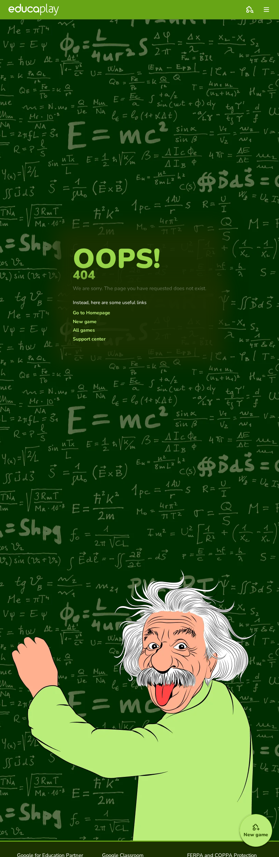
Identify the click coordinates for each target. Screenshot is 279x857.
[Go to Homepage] (34, 9)
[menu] (266, 9)
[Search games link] (249, 9)
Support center (89, 339)
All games (84, 330)
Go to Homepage (91, 313)
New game (85, 321)
